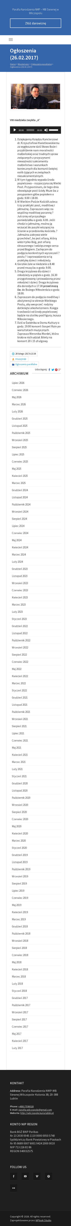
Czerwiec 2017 (20, 1026)
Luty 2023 (17, 611)
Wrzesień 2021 (20, 719)
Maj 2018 (16, 962)
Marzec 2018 (19, 976)
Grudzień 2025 (20, 418)
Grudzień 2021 (20, 697)
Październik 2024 (21, 504)
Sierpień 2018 (19, 948)
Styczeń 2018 (19, 991)
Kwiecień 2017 (20, 1041)
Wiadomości (23, 64)
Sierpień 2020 (19, 812)
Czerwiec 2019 (20, 898)
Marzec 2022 (19, 683)
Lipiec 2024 (18, 526)
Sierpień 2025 (19, 447)
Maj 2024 (16, 540)
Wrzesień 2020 (20, 805)
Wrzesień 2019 (20, 876)
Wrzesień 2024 (20, 511)
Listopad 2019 (19, 862)
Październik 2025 (21, 433)
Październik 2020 (21, 797)
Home (13, 64)
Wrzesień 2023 (20, 583)
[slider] (54, 129)
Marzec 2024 (19, 554)
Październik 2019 (21, 869)
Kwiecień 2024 (20, 547)
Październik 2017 (21, 1005)
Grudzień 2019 (20, 855)
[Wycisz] (46, 130)
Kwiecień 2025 (20, 476)
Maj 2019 (16, 905)
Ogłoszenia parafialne (41, 64)
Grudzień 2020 (20, 783)
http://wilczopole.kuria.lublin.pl (37, 1113)
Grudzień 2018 (20, 926)
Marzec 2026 (19, 404)
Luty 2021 (17, 769)
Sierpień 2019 (19, 883)
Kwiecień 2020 (20, 833)
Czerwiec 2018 (20, 955)
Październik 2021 (21, 712)
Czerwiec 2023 (20, 590)
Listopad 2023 (19, 576)
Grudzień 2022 (20, 626)
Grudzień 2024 (20, 490)
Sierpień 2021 (19, 726)
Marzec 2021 (19, 762)
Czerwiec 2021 (20, 740)
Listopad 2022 (19, 633)
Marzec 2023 (19, 604)
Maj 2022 (16, 669)
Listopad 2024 (19, 497)
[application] (35, 130)
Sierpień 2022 (19, 654)
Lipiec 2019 (18, 890)
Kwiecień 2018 (20, 969)
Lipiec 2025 (18, 454)
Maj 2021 (16, 747)
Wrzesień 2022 (20, 647)
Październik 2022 (21, 640)
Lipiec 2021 (18, 733)
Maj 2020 (16, 826)
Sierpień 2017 (19, 1019)
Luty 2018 (17, 983)
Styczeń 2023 (19, 619)
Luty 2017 (17, 1048)
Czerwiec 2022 (20, 662)
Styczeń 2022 (19, 690)
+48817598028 (26, 1106)
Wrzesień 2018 (20, 940)
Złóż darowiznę (35, 23)
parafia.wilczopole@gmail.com (35, 1109)
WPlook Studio (43, 1220)
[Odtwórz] (15, 130)
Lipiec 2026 (18, 383)
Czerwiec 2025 (20, 461)
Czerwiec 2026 (20, 390)
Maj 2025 (16, 468)
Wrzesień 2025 (20, 440)
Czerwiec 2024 (20, 533)
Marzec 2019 (19, 919)
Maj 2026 (16, 397)
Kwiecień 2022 (20, 676)
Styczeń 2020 (19, 847)
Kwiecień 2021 (20, 755)
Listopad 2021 (19, 704)
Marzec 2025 (19, 483)
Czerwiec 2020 (20, 819)
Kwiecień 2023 (20, 597)
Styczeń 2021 (19, 776)
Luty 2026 (17, 411)
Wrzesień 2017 (20, 1012)
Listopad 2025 (19, 425)
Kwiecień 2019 (20, 912)
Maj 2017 (16, 1033)
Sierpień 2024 (19, 518)
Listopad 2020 (19, 790)
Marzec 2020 (19, 840)
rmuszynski (20, 359)
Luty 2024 (17, 561)
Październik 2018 (21, 933)
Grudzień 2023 (20, 569)
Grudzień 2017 (20, 998)
